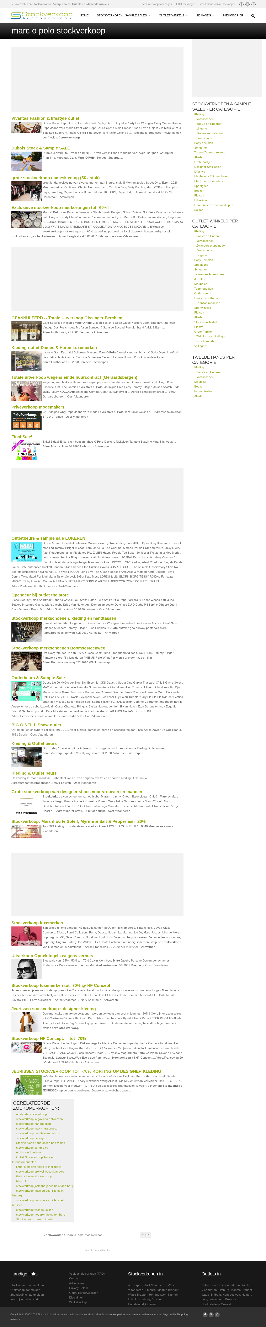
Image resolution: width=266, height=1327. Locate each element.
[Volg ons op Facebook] (241, 4)
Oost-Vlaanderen (155, 1285)
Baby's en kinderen (209, 123)
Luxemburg (142, 1299)
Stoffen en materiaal (209, 133)
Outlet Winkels (171, 15)
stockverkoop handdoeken (33, 1123)
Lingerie (201, 128)
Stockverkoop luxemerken (37, 923)
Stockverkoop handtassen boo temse (40, 1142)
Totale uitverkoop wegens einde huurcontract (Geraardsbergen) (74, 377)
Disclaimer (76, 1297)
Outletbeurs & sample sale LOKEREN (48, 538)
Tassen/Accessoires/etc (209, 152)
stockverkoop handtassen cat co (37, 1133)
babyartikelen (203, 391)
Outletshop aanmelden (25, 1289)
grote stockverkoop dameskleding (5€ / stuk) (55, 177)
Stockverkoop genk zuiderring (35, 1219)
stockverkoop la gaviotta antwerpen (39, 1119)
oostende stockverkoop (31, 1114)
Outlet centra (202, 293)
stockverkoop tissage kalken (34, 1209)
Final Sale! (21, 437)
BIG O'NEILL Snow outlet (36, 725)
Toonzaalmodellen (208, 303)
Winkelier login (78, 1302)
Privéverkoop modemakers (37, 407)
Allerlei (198, 157)
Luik (130, 1299)
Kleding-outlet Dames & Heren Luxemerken (54, 347)
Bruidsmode (204, 138)
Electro (198, 326)
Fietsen (199, 195)
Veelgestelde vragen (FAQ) (87, 1273)
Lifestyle (199, 171)
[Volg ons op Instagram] (247, 4)
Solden (198, 209)
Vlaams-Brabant (168, 1289)
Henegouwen (157, 1294)
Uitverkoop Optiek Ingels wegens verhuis (52, 955)
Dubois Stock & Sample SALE (40, 148)
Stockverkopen (42, 4)
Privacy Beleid (78, 1288)
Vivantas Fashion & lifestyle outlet (45, 118)
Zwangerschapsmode (210, 245)
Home (84, 15)
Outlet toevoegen (185, 4)
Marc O (21, 1181)
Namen (173, 1294)
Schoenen (201, 147)
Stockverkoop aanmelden (27, 1285)
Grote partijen (203, 162)
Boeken (199, 190)
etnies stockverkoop (29, 1152)
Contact (74, 1278)
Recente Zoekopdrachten (97, 1250)
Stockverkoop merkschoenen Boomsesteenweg (58, 648)
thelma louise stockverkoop (34, 1176)
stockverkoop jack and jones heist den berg (44, 1186)
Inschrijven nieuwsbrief (25, 1299)
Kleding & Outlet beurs (34, 743)
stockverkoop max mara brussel (37, 1128)
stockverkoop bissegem (31, 1138)
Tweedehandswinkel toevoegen (216, 4)
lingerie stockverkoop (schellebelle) (39, 1166)
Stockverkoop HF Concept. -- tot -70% (48, 1038)
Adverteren (76, 1283)
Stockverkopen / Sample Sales (122, 15)
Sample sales (61, 4)
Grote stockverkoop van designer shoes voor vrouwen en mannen (76, 791)
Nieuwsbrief (233, 15)
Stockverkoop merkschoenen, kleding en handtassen (63, 618)
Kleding (199, 114)
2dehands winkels (97, 4)
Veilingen (200, 346)
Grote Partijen (203, 331)
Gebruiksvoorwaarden (83, 1292)
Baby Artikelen (203, 260)
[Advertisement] (97, 80)
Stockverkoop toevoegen (157, 4)
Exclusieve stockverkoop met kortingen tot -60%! (60, 207)
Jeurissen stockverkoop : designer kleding (53, 1008)
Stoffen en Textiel (205, 322)
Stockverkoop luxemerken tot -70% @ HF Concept (60, 985)
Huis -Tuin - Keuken (207, 298)
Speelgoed (201, 186)
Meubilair (200, 381)
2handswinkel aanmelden (27, 1294)
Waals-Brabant (137, 1294)
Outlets (76, 4)
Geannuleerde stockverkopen (213, 205)
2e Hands (204, 15)
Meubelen (200, 283)
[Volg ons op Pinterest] (253, 4)
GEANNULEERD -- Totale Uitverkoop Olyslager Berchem (66, 318)
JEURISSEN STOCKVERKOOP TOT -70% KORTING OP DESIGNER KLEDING (86, 1071)
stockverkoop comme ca (32, 1147)
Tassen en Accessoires (209, 274)
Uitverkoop (201, 200)
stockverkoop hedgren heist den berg (40, 1214)
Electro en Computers (208, 181)
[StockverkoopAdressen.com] (41, 15)
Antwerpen (135, 1285)
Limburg (150, 1289)
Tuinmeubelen (203, 288)
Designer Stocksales (207, 166)
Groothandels (205, 341)
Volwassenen (205, 119)
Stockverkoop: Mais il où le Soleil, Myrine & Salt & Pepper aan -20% (78, 821)
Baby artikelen (203, 142)
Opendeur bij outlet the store (40, 595)
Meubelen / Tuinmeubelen (211, 176)
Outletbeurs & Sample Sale (38, 677)
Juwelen (199, 279)
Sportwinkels (202, 307)
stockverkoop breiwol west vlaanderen (41, 1171)
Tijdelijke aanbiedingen (211, 336)
